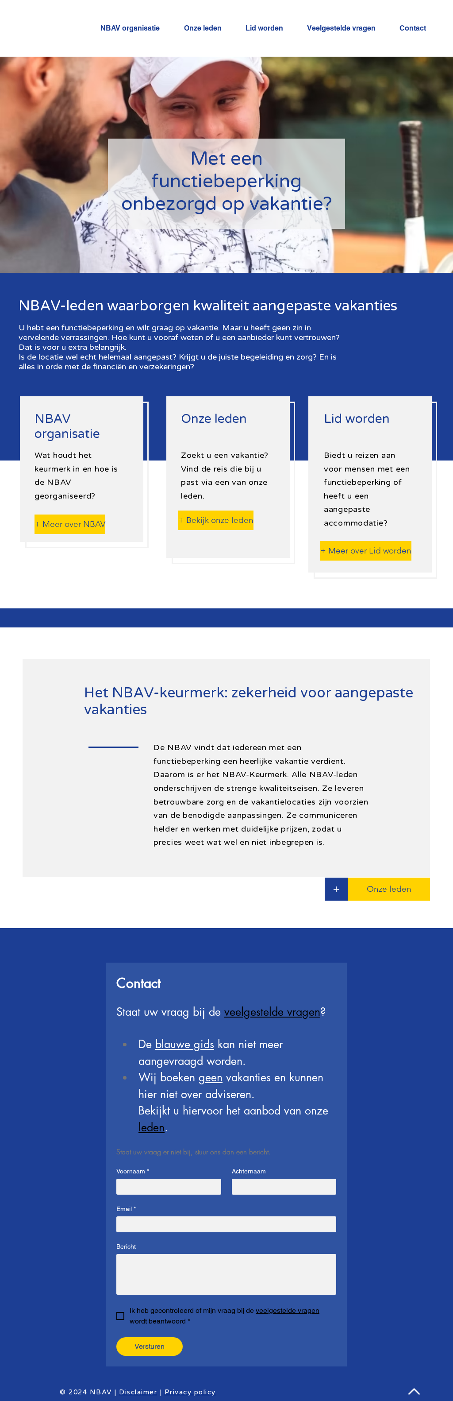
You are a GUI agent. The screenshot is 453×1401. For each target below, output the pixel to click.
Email (126, 1208)
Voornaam (132, 1171)
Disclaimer (138, 1392)
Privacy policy (190, 1392)
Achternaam (249, 1171)
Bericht (126, 1246)
